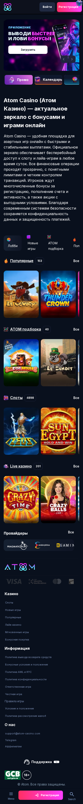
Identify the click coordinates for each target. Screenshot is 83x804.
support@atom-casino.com (22, 733)
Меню (11, 798)
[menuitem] (17, 602)
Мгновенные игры (17, 632)
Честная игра (13, 694)
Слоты (9, 602)
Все (76, 261)
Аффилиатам (13, 746)
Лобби (13, 246)
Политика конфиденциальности (26, 679)
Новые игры (33, 245)
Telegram (10, 740)
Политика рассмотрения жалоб (25, 715)
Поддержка (41, 762)
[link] (17, 545)
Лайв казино (13, 624)
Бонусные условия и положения (26, 664)
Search (72, 799)
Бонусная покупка (17, 639)
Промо (23, 80)
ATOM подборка (55, 245)
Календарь (52, 79)
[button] (64, 59)
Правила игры (14, 701)
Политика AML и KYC (18, 672)
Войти (47, 7)
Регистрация (68, 7)
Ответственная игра (18, 686)
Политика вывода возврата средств (28, 657)
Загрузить (28, 49)
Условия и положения (19, 708)
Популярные (13, 617)
